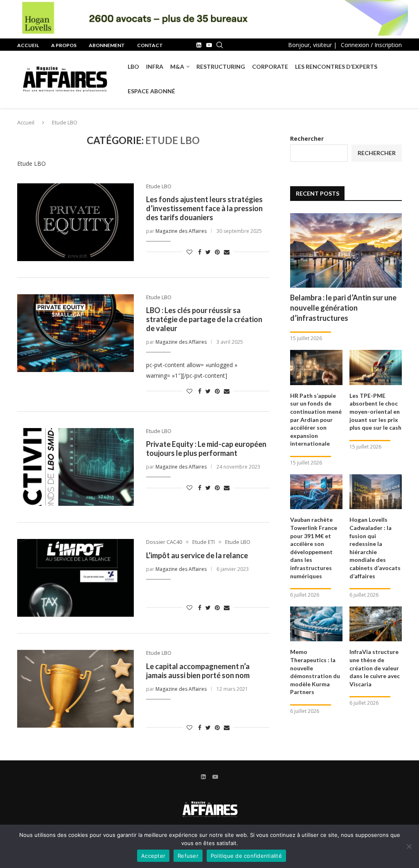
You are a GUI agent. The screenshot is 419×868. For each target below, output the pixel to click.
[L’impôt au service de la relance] (75, 578)
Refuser (188, 855)
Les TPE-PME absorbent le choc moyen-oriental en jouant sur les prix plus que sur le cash (375, 411)
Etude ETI (203, 542)
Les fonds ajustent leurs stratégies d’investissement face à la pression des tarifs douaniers (204, 208)
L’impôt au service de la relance (197, 555)
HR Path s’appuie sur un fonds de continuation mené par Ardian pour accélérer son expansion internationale (316, 419)
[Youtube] (209, 45)
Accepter (153, 855)
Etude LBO (158, 186)
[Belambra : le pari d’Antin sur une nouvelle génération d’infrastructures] (346, 250)
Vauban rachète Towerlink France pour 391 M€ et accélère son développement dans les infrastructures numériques (313, 547)
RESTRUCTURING (220, 66)
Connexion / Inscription (371, 45)
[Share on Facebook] (199, 252)
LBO (133, 66)
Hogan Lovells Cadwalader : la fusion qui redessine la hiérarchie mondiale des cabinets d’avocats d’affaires (375, 547)
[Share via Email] (227, 252)
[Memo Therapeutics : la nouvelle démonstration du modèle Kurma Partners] (316, 624)
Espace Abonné (151, 91)
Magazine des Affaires (181, 231)
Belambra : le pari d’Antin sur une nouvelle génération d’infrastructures (343, 307)
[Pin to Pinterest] (217, 252)
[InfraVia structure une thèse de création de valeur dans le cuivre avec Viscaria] (375, 624)
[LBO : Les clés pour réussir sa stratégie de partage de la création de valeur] (75, 333)
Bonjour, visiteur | (312, 45)
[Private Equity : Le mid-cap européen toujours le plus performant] (75, 467)
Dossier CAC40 (164, 542)
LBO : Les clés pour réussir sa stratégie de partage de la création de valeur (204, 319)
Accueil (28, 45)
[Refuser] (409, 846)
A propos (64, 45)
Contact (150, 45)
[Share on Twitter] (208, 252)
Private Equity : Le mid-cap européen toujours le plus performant (206, 449)
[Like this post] (189, 252)
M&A (177, 66)
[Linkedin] (199, 45)
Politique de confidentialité (246, 855)
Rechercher (307, 138)
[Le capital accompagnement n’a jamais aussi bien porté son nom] (75, 689)
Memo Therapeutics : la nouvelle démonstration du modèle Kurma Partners (315, 671)
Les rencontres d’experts (336, 66)
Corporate (270, 66)
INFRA (154, 66)
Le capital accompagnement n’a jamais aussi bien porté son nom (198, 671)
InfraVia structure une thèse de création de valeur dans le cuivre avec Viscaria (374, 667)
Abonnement (107, 45)
